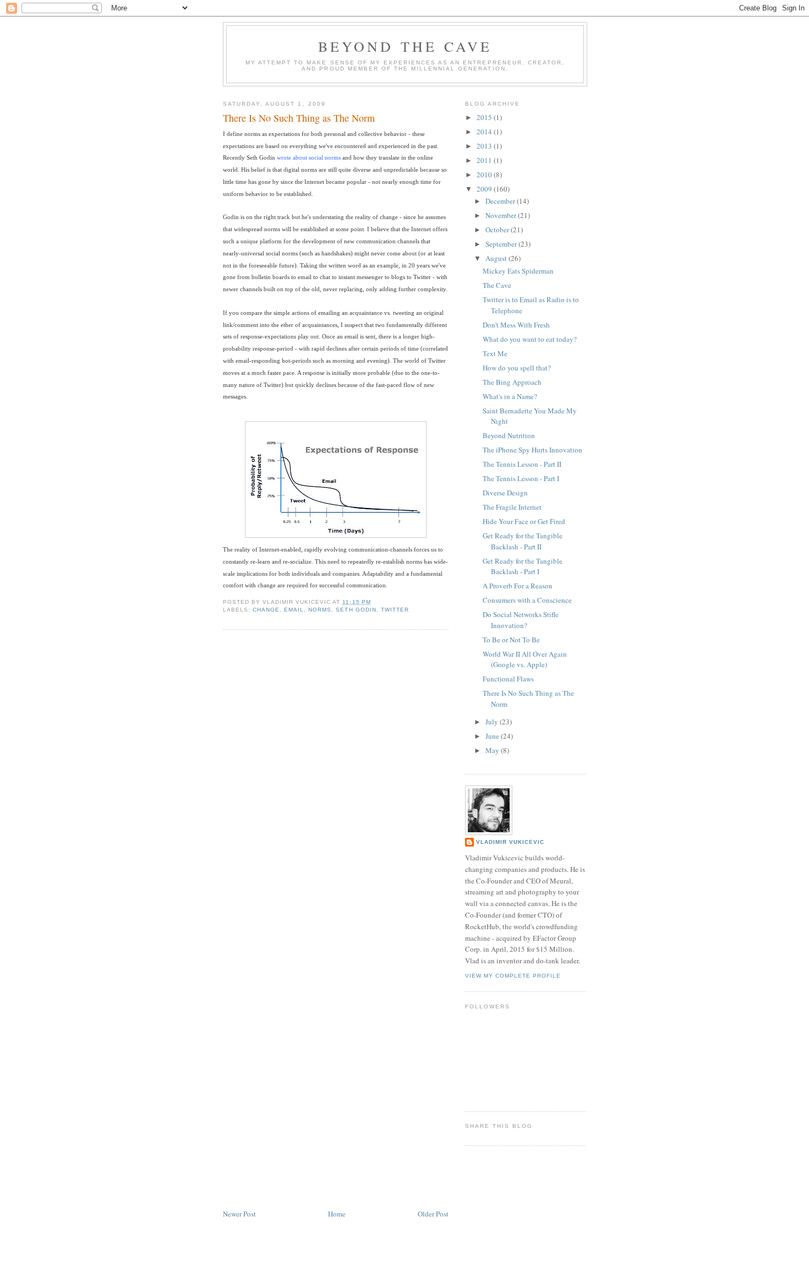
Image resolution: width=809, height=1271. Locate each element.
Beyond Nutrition (509, 435)
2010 (485, 174)
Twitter (395, 610)
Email (294, 610)
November (501, 215)
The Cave (497, 285)
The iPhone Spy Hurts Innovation (532, 450)
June (493, 736)
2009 (485, 189)
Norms (319, 610)
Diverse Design (505, 493)
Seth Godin (356, 610)
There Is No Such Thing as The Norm (299, 117)
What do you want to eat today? (530, 339)
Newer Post (239, 1214)
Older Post (433, 1214)
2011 (485, 160)
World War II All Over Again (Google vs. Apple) (525, 659)
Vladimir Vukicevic (510, 842)
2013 (485, 146)
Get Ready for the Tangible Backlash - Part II (522, 541)
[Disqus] (336, 777)
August (497, 258)
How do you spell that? (517, 368)
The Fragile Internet (512, 507)
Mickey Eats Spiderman (518, 271)
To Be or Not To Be (511, 640)
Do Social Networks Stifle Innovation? (521, 619)
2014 (485, 132)
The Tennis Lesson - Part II (522, 464)
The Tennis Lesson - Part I (521, 478)
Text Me (495, 353)
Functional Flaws (508, 679)
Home (337, 1214)
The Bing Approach (512, 382)
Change (266, 610)
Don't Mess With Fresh (516, 325)
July (492, 722)
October (498, 229)
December (501, 201)
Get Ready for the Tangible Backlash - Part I (522, 566)
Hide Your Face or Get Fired (524, 521)
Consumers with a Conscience (527, 600)
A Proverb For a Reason (518, 586)
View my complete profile (513, 976)
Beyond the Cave (405, 46)
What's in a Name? (510, 396)
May (493, 750)
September (501, 244)
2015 (485, 117)
